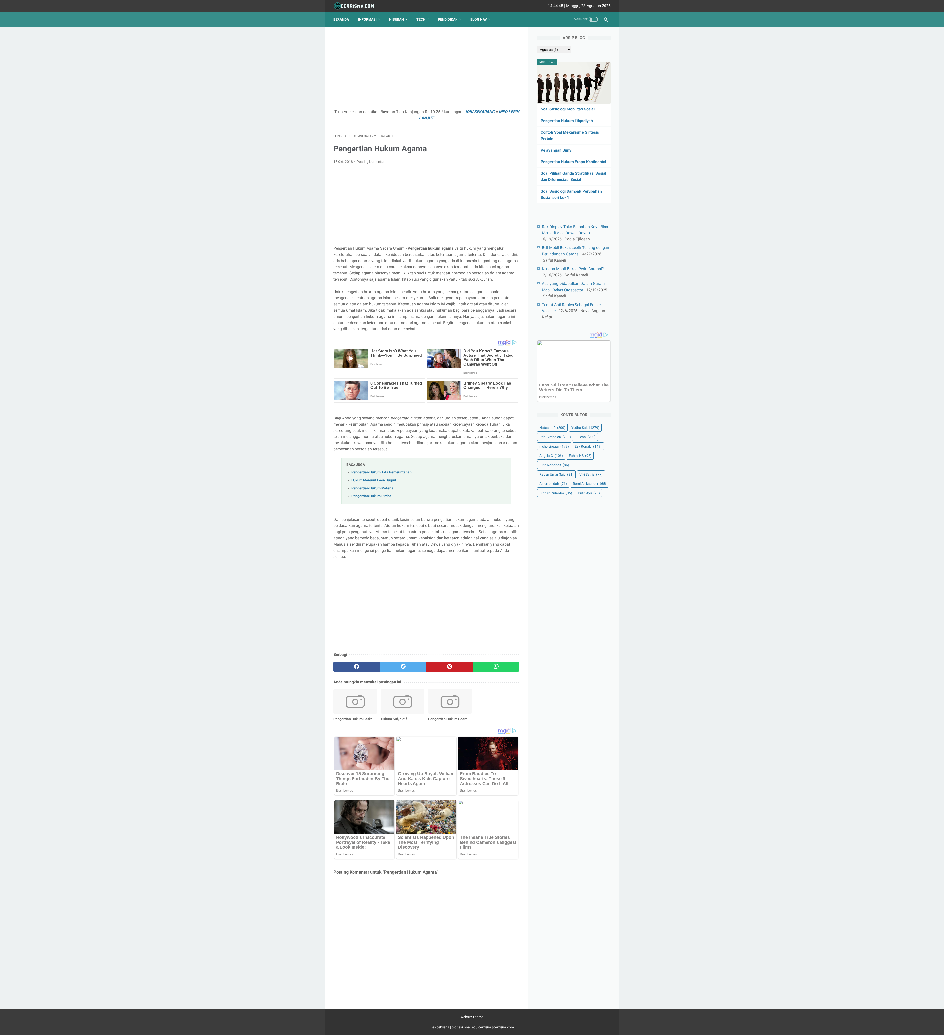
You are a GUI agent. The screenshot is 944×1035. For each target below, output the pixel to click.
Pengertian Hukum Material (373, 488)
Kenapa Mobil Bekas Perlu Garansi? (573, 268)
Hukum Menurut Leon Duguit (373, 480)
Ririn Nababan (554, 465)
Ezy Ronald (588, 446)
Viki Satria (591, 474)
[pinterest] (449, 667)
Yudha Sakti (585, 428)
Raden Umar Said (556, 474)
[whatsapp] (496, 667)
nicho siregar (554, 446)
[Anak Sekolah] (357, 6)
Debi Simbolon (555, 437)
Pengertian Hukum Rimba (371, 496)
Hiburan (396, 19)
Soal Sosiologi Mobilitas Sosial (568, 109)
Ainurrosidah (553, 484)
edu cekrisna (481, 1027)
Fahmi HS (580, 456)
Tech (420, 19)
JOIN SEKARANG (479, 111)
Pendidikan (448, 19)
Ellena (586, 437)
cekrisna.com (503, 1027)
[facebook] (356, 667)
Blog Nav (478, 19)
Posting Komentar (370, 162)
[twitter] (403, 667)
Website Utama (472, 1017)
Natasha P (552, 428)
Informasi (367, 19)
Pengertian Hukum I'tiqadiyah (567, 120)
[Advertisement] (426, 70)
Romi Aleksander (589, 484)
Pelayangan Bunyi (556, 150)
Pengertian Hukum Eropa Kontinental (573, 161)
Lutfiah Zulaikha (555, 493)
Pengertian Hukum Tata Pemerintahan (381, 472)
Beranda (341, 19)
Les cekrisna (440, 1027)
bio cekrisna (461, 1027)
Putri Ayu (589, 493)
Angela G (551, 456)
